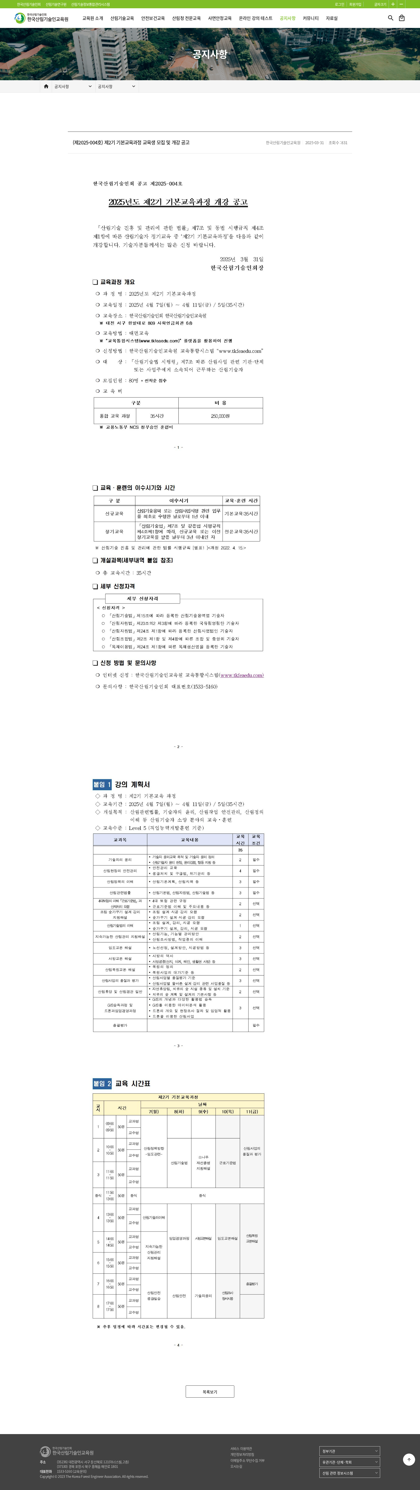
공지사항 (288, 18)
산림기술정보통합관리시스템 (90, 4)
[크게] (393, 4)
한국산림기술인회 (29, 4)
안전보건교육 (153, 18)
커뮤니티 (311, 18)
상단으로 (409, 1460)
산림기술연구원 (56, 4)
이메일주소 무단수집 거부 (247, 1460)
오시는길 (236, 1466)
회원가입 (355, 4)
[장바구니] (401, 18)
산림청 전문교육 (186, 18)
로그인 (339, 4)
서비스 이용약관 (241, 1448)
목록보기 (210, 1392)
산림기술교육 (122, 18)
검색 (390, 18)
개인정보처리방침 (242, 1454)
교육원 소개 (92, 18)
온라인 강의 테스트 (255, 18)
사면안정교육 (220, 18)
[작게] (401, 4)
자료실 (332, 18)
